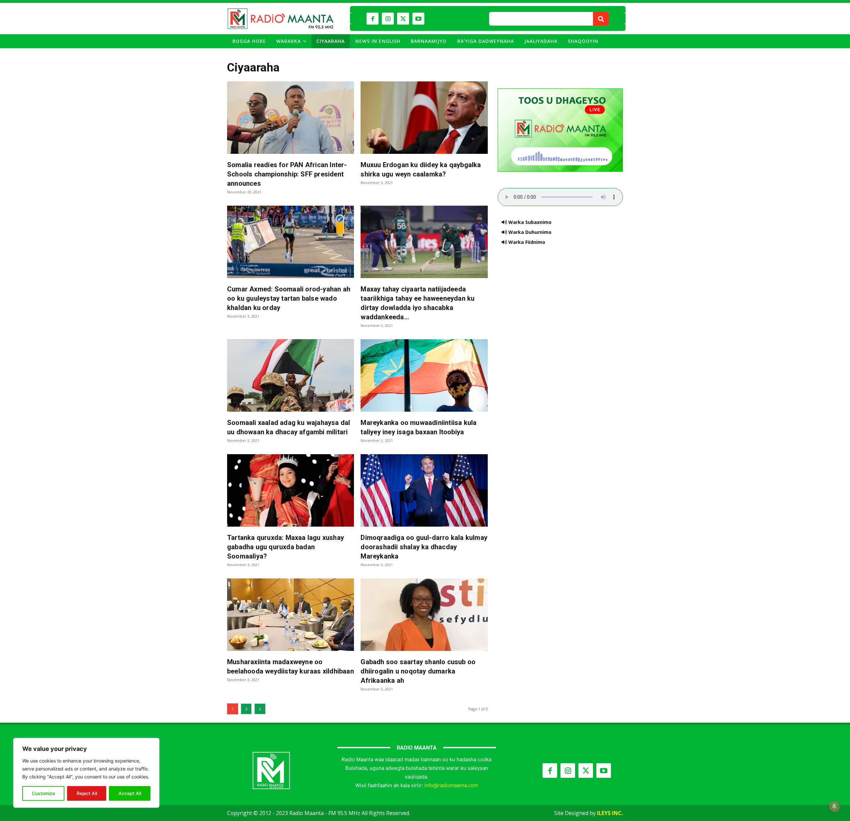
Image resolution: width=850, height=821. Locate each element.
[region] (86, 773)
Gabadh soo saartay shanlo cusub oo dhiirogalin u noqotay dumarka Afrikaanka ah (418, 671)
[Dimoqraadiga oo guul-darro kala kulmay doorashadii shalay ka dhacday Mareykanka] (424, 490)
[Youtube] (418, 19)
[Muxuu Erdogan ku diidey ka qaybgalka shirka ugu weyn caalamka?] (424, 117)
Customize (43, 793)
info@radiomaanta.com (451, 785)
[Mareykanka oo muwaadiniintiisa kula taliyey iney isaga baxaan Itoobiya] (424, 375)
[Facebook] (373, 19)
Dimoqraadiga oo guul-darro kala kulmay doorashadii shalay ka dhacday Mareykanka (424, 547)
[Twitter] (403, 19)
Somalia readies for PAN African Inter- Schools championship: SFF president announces (287, 174)
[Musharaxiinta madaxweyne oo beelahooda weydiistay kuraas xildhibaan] (290, 614)
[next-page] (260, 708)
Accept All (130, 793)
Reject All (87, 793)
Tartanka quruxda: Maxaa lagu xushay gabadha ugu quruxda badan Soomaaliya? (285, 547)
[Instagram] (388, 19)
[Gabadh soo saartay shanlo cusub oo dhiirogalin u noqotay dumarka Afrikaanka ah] (424, 614)
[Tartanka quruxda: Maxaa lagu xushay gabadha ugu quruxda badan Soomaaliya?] (290, 490)
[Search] (601, 19)
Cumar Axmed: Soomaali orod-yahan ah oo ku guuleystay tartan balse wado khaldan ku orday (288, 298)
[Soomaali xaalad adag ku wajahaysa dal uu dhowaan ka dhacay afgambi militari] (290, 375)
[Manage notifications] (834, 806)
